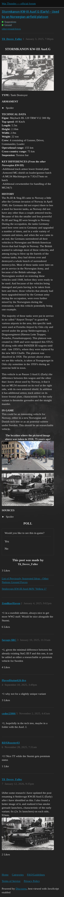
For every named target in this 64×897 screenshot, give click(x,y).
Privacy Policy (32, 881)
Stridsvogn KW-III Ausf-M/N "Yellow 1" (24, 588)
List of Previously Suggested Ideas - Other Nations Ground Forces (25, 580)
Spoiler (9, 107)
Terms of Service (11, 881)
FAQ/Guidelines (36, 874)
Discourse (21, 888)
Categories (18, 874)
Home (5, 874)
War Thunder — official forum (19, 3)
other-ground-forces (11, 28)
